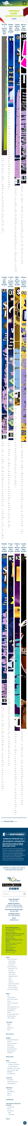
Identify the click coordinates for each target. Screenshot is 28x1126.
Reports (9, 1093)
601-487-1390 (18, 907)
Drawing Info (10, 1027)
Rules (8, 1029)
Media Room (9, 1087)
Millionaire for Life (12, 968)
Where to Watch (12, 985)
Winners (9, 1012)
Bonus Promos (10, 1034)
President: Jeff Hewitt (13, 1064)
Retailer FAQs (10, 1045)
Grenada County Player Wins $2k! (4, 29)
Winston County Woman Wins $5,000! (23, 282)
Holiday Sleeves (11, 997)
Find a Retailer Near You (13, 1007)
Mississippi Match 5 (13, 976)
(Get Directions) (9, 949)
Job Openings (9, 1099)
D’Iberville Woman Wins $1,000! (17, 547)
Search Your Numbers (13, 983)
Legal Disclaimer (11, 1083)
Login (8, 1026)
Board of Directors (13, 1066)
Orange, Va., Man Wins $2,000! (4, 281)
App (8, 995)
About (7, 1060)
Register (9, 1024)
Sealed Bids (11, 1114)
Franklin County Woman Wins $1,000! (10, 281)
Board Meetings (11, 1073)
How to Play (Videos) (12, 989)
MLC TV (9, 1095)
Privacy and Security (12, 1081)
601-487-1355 (14, 901)
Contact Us (9, 1077)
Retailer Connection (12, 1043)
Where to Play (9, 1056)
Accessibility (10, 1079)
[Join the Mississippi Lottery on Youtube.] (18, 889)
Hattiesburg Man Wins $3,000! (10, 29)
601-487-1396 (14, 911)
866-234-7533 (17, 905)
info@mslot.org (14, 919)
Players (8, 993)
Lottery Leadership (12, 1062)
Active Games (11, 961)
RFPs (9, 1112)
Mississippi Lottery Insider (13, 1068)
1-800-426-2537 (15, 915)
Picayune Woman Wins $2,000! (10, 548)
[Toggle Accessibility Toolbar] (25, 1123)
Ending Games (12, 963)
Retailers (8, 1038)
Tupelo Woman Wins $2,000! (17, 28)
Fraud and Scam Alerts (12, 1014)
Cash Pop (10, 981)
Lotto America (11, 974)
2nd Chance (11, 964)
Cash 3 (10, 980)
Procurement (10, 1110)
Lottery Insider (10, 1018)
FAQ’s (8, 1005)
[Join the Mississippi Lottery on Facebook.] (10, 889)
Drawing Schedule (12, 987)
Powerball (10, 970)
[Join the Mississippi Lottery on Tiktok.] (13, 889)
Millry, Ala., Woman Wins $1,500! (17, 281)
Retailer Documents (12, 1049)
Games (8, 957)
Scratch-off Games (12, 959)
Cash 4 (10, 978)
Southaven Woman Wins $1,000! (23, 547)
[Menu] (24, 3)
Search (8, 1118)
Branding (9, 1089)
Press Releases (11, 1091)
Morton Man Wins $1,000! (23, 27)
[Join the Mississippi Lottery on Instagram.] (15, 889)
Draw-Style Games (12, 966)
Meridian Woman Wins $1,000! (4, 547)
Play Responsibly (11, 1016)
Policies (9, 1108)
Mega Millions (11, 972)
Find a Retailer (10, 1047)
